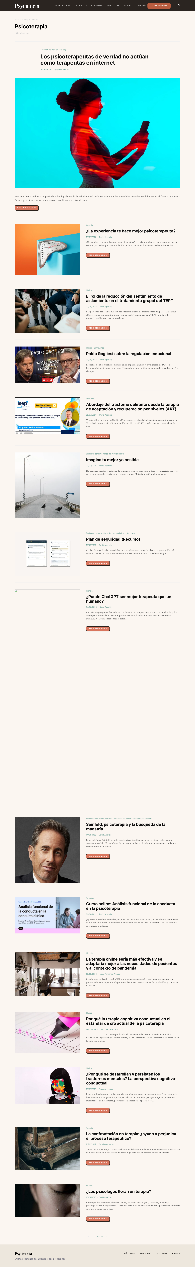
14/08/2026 (45, 69)
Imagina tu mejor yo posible (112, 459)
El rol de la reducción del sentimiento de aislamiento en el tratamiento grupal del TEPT (129, 298)
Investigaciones (63, 6)
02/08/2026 (91, 359)
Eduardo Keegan (106, 1089)
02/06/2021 (91, 914)
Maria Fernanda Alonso (109, 974)
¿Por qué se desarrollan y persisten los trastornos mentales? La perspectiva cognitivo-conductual (131, 1078)
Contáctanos (128, 1253)
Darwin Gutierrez (106, 1144)
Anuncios (90, 898)
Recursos (128, 6)
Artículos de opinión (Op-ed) (53, 49)
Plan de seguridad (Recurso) (113, 539)
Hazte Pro (160, 5)
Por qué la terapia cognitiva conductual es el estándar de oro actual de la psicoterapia (128, 1021)
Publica (176, 1253)
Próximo (100, 1236)
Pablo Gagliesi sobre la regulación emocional (128, 353)
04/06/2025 (91, 607)
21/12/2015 (91, 1144)
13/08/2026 (91, 237)
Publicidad (145, 1253)
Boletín (142, 6)
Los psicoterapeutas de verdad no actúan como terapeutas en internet (94, 59)
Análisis (89, 225)
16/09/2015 (91, 1197)
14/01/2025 (91, 835)
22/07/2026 (91, 415)
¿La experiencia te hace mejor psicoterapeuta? (130, 231)
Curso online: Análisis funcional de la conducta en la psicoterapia (130, 906)
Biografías (96, 6)
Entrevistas (99, 348)
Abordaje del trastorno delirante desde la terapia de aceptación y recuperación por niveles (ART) (132, 406)
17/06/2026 (91, 545)
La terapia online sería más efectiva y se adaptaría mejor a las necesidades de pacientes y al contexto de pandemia (131, 964)
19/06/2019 (91, 1029)
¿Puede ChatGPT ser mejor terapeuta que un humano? (128, 599)
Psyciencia (27, 5)
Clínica (80, 6)
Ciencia (89, 591)
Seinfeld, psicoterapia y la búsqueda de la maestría (125, 826)
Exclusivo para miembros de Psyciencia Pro (105, 454)
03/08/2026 (91, 306)
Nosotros (162, 1253)
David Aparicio (105, 237)
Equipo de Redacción (63, 69)
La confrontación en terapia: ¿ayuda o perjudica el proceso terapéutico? (131, 1136)
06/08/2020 (91, 974)
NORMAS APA (113, 6)
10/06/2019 (91, 1089)
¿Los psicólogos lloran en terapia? (118, 1191)
